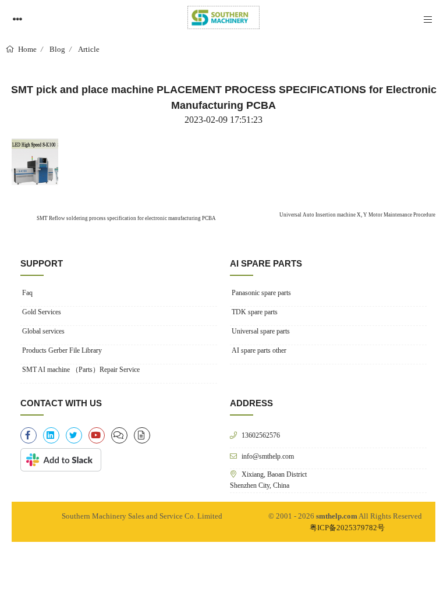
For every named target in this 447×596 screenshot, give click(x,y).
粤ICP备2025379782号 (347, 527)
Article (89, 49)
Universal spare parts (261, 331)
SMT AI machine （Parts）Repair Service (81, 370)
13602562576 (261, 435)
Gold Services (41, 312)
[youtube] (96, 435)
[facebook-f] (28, 435)
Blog (57, 49)
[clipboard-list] (119, 435)
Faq (27, 293)
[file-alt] (142, 435)
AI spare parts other (259, 350)
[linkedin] (51, 435)
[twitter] (74, 435)
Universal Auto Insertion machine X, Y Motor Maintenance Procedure (357, 215)
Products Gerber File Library (62, 350)
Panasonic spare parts (261, 293)
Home (26, 49)
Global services (43, 331)
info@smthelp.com (268, 456)
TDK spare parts (255, 312)
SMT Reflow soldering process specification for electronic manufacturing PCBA (126, 218)
